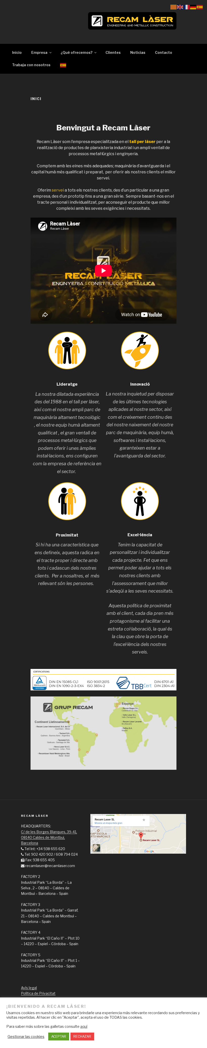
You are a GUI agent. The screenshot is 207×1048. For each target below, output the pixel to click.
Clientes (113, 52)
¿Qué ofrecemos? (76, 52)
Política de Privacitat (38, 993)
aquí (83, 1026)
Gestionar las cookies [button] (26, 1036)
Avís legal (29, 988)
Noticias (137, 52)
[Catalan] (173, 6)
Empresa (39, 52)
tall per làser (142, 141)
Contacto (163, 52)
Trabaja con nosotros (31, 65)
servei (58, 190)
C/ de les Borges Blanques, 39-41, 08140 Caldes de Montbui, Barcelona (49, 837)
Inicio (17, 52)
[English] (180, 6)
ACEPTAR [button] (58, 1036)
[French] (187, 6)
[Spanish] (63, 65)
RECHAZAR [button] (82, 1036)
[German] (193, 6)
